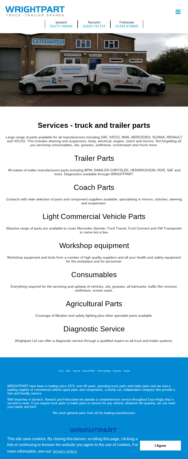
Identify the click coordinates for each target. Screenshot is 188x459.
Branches (117, 371)
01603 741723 (94, 26)
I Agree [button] (160, 446)
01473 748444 (61, 26)
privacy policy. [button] (65, 451)
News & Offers (89, 371)
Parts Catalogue (104, 371)
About (68, 371)
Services (76, 371)
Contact (126, 371)
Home (60, 371)
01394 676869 (127, 26)
